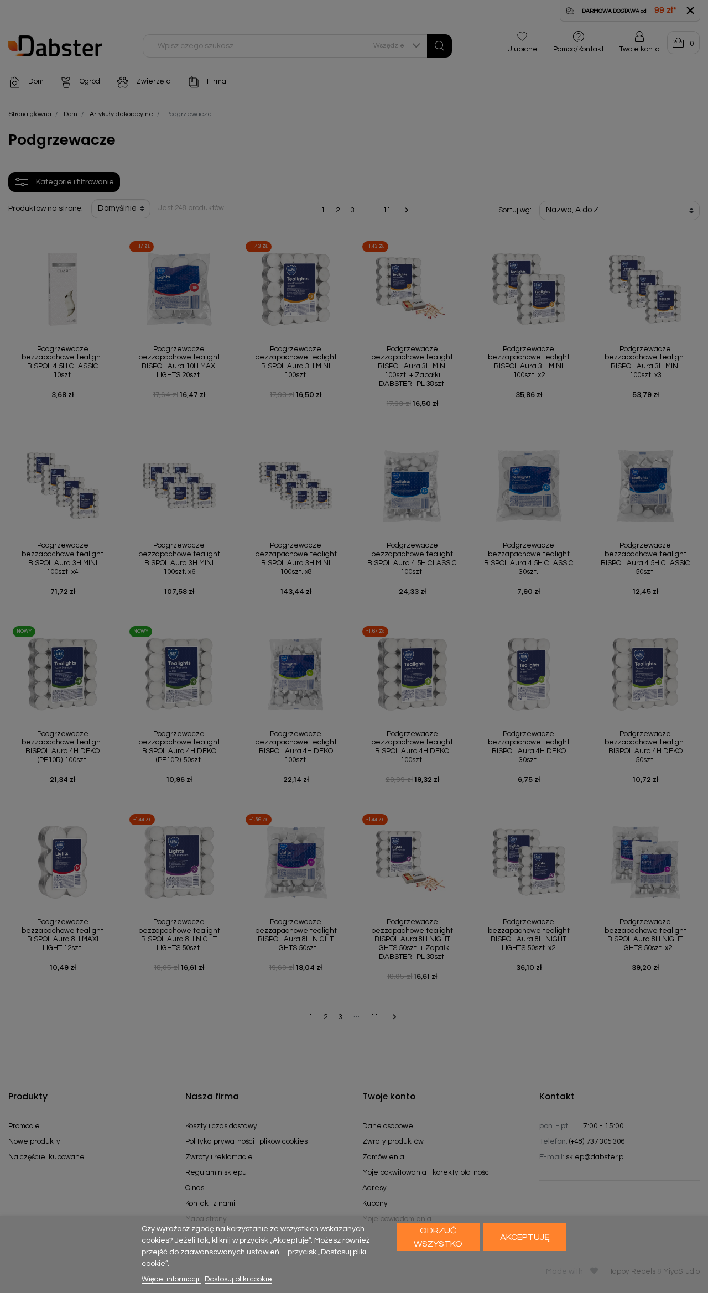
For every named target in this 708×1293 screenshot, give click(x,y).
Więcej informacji (171, 1279)
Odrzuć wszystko (438, 1237)
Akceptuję (525, 1237)
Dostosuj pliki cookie (238, 1279)
